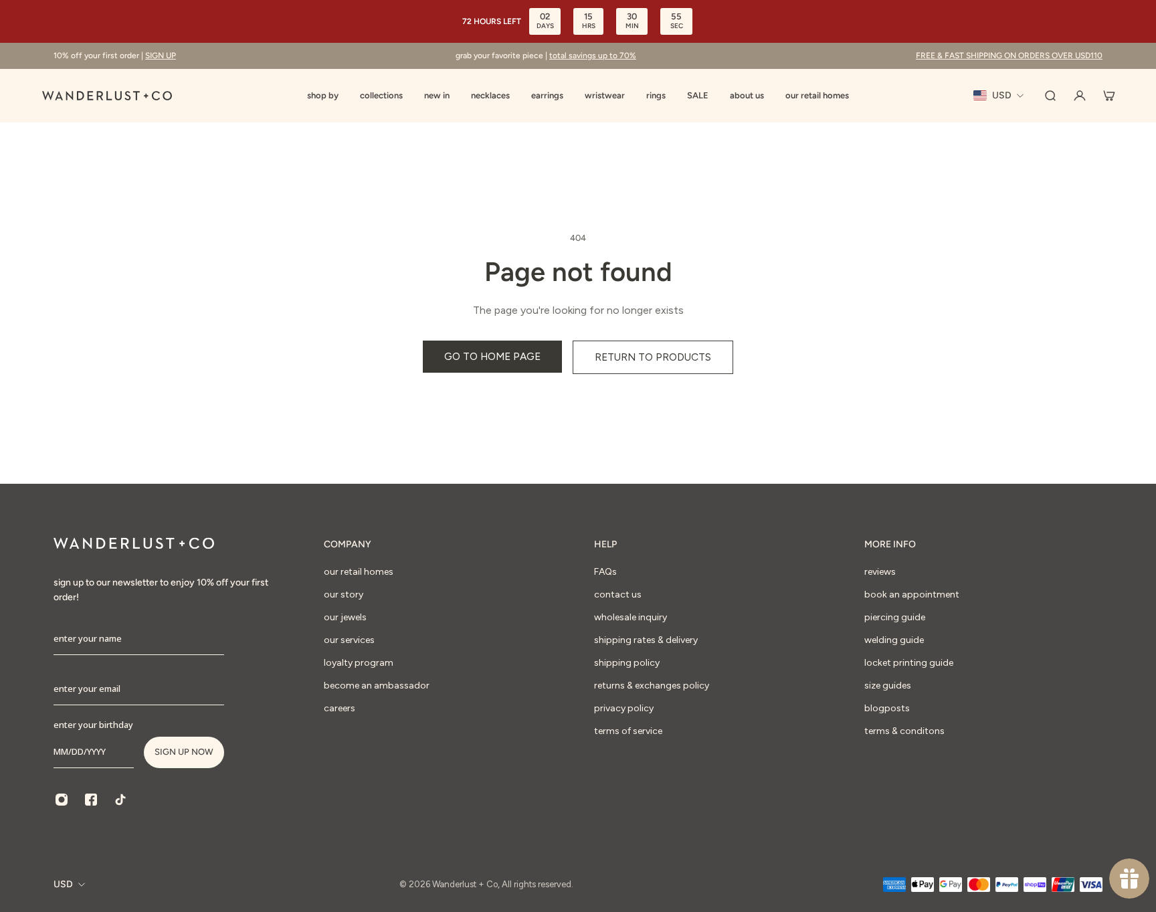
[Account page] (1079, 95)
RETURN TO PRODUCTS (653, 357)
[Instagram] (61, 799)
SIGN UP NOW (184, 752)
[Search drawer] (1050, 95)
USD (63, 884)
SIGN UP (160, 55)
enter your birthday (93, 725)
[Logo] (107, 95)
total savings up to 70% (592, 55)
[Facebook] (91, 799)
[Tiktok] (120, 799)
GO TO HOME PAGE (492, 356)
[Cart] (1109, 95)
